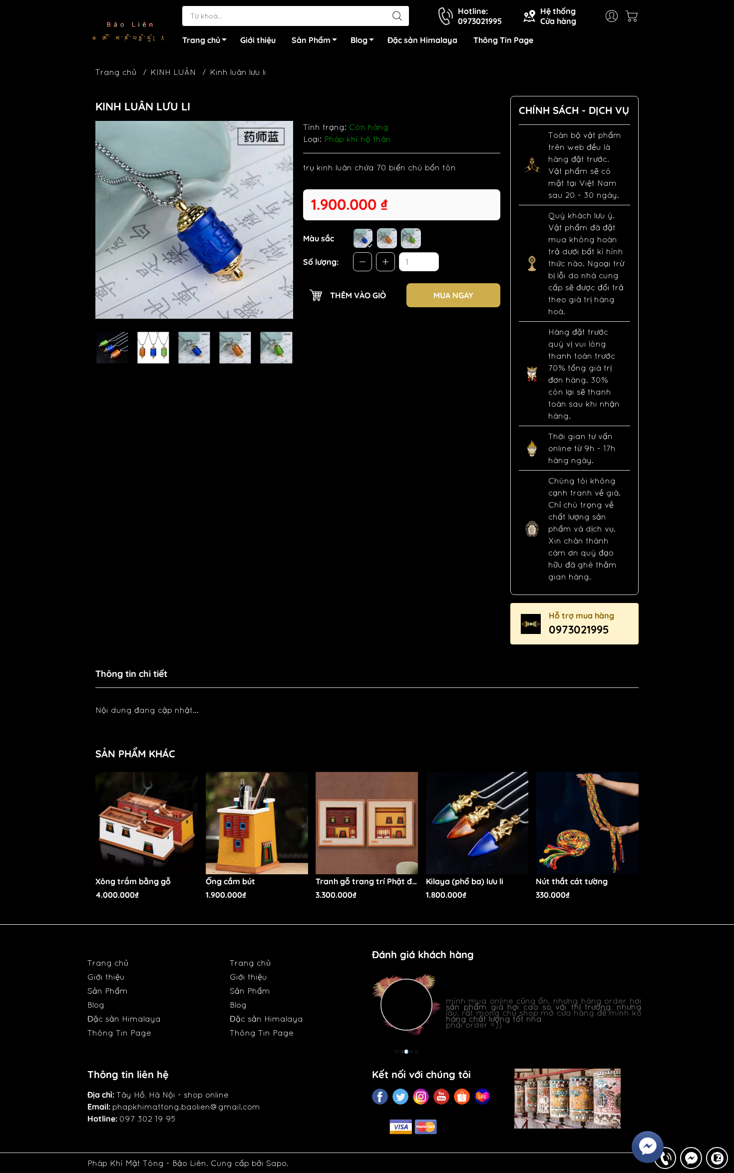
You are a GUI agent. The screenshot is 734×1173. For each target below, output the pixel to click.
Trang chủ (201, 40)
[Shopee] (462, 1097)
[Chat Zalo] (717, 1158)
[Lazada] (482, 1097)
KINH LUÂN (173, 71)
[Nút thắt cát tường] (587, 823)
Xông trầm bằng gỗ (133, 881)
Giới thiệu (258, 40)
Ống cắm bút (230, 881)
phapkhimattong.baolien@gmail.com (186, 1106)
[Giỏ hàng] (634, 16)
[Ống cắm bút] (257, 823)
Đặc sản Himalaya (422, 40)
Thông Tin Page (503, 40)
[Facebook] (380, 1097)
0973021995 (579, 629)
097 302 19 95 (147, 1118)
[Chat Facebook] (691, 1158)
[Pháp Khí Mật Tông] (129, 26)
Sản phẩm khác (135, 753)
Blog (359, 40)
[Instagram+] (421, 1097)
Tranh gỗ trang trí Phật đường (367, 881)
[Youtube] (441, 1097)
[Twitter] (400, 1097)
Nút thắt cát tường (572, 881)
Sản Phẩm (311, 40)
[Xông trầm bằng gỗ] (146, 823)
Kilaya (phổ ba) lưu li (464, 881)
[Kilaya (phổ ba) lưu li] (477, 823)
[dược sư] (363, 238)
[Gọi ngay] (665, 1158)
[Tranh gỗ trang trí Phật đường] (367, 823)
